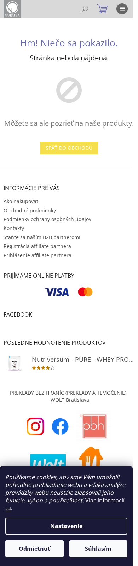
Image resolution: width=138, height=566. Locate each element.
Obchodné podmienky (30, 210)
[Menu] (122, 9)
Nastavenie (66, 526)
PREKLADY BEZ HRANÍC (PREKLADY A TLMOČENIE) (68, 392)
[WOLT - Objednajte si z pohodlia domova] (48, 463)
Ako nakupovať (21, 201)
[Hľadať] (85, 9)
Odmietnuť (34, 549)
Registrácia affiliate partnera (37, 246)
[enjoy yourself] (35, 426)
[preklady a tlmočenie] (93, 426)
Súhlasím (98, 549)
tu (8, 508)
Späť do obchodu (69, 148)
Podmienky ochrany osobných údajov (47, 219)
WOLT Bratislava (70, 399)
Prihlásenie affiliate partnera (37, 255)
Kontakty (14, 228)
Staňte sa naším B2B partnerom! (42, 237)
